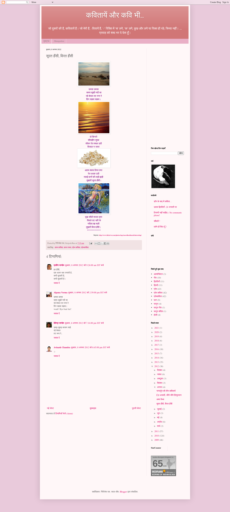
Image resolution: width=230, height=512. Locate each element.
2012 (156, 366)
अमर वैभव (160, 399)
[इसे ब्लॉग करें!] (99, 243)
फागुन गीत (158, 307)
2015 (156, 353)
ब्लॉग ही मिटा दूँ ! (160, 226)
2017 (156, 344)
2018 (156, 340)
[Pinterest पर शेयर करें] (108, 243)
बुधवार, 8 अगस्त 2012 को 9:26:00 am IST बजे (84, 265)
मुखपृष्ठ (46, 41)
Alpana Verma (60, 292)
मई (158, 417)
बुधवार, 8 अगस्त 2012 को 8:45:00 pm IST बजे (90, 347)
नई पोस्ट (50, 408)
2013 (156, 362)
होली (155, 314)
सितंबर (160, 382)
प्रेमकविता (85, 247)
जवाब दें (57, 282)
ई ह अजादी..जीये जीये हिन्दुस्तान (168, 394)
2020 (156, 332)
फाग (155, 299)
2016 (156, 349)
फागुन (156, 303)
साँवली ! (157, 220)
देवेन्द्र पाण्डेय (59, 323)
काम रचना (67, 247)
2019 (156, 336)
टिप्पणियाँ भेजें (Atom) (64, 413)
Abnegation (59, 41)
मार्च (159, 425)
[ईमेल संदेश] (90, 243)
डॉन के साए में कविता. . (163, 201)
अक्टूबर (160, 378)
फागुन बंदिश (158, 311)
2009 (156, 439)
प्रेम (155, 288)
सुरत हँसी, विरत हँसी (164, 403)
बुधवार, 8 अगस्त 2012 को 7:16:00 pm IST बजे (84, 322)
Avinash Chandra (62, 347)
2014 (156, 357)
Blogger (123, 491)
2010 (156, 435)
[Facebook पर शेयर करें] (105, 243)
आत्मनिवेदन (158, 273)
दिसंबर (160, 369)
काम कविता (59, 247)
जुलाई (159, 408)
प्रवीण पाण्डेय (59, 265)
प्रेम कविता (76, 247)
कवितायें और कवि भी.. (115, 15)
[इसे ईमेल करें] (96, 243)
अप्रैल (160, 421)
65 (158, 463)
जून (159, 413)
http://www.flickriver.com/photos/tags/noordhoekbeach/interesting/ (120, 235)
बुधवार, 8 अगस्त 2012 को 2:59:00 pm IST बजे (87, 292)
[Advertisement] (167, 95)
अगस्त (160, 387)
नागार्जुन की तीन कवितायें (166, 390)
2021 (156, 327)
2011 (156, 431)
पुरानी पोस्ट (136, 408)
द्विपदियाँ (157, 281)
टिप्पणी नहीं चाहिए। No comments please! (168, 214)
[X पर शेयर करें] (102, 243)
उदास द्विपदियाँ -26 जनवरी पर (165, 206)
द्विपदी (156, 285)
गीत (155, 277)
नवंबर (159, 374)
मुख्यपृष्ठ (93, 408)
